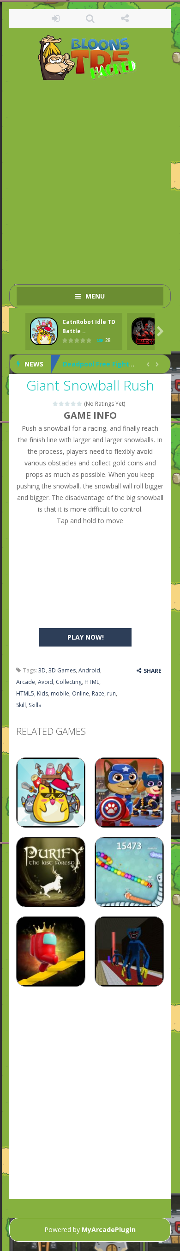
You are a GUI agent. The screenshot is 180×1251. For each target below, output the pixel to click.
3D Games (62, 670)
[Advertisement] (90, 178)
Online (80, 693)
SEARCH (90, 18)
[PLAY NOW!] (44, 331)
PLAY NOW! (85, 637)
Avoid (45, 682)
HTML (91, 682)
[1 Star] (56, 403)
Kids (42, 693)
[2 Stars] (62, 403)
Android (89, 670)
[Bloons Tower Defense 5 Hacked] (90, 57)
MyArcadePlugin (109, 1229)
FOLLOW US (125, 18)
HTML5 (25, 693)
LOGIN (56, 18)
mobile (60, 693)
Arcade (25, 682)
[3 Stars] (68, 403)
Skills (35, 705)
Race (98, 693)
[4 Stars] (74, 403)
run (111, 693)
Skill (21, 705)
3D (42, 670)
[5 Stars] (80, 403)
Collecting (69, 682)
